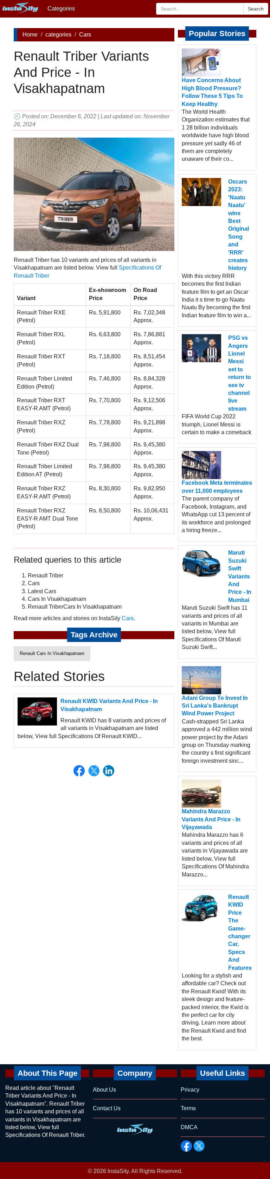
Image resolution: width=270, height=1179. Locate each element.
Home (30, 35)
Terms (188, 1108)
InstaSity (118, 1171)
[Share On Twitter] (93, 770)
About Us (104, 1090)
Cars (85, 35)
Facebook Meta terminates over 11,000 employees (217, 487)
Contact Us (107, 1108)
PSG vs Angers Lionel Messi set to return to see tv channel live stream (239, 373)
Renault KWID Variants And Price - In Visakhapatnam (109, 705)
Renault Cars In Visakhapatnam (52, 653)
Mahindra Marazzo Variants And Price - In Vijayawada (211, 819)
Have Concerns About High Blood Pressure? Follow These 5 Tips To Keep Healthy (212, 92)
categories (58, 35)
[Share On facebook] (79, 770)
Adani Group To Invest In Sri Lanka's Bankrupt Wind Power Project (215, 706)
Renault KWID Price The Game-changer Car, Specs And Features (240, 932)
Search (256, 9)
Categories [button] (61, 9)
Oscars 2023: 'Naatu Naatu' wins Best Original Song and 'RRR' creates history (238, 225)
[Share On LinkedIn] (108, 770)
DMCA (189, 1127)
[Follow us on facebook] (186, 1146)
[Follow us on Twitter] (199, 1146)
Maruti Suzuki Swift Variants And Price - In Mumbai (239, 576)
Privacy (190, 1090)
